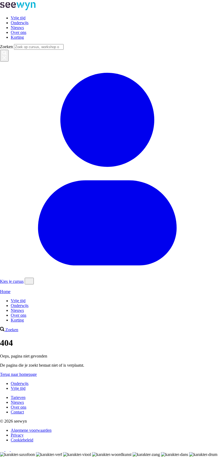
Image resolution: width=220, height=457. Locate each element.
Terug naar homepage (18, 374)
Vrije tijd (18, 18)
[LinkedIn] (13, 449)
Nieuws (17, 27)
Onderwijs (19, 22)
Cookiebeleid (22, 440)
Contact (17, 412)
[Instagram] (2, 449)
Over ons (18, 32)
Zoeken (6, 46)
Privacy (17, 435)
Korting (17, 37)
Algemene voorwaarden (31, 430)
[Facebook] (8, 449)
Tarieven (18, 397)
